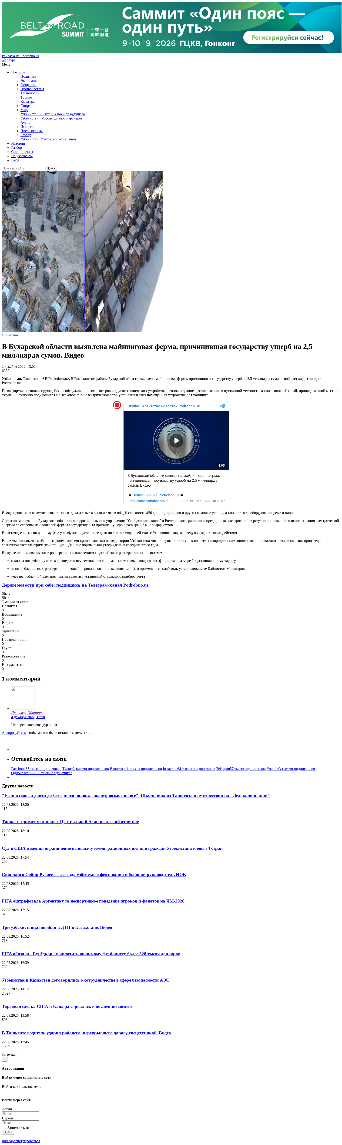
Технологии (30, 93)
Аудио (25, 122)
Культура (27, 101)
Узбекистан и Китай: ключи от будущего (52, 114)
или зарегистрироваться (21, 1141)
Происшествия (32, 89)
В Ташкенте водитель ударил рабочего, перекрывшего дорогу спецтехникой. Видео (86, 1032)
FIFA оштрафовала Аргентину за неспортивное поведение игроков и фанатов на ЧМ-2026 (93, 901)
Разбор (25, 135)
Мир (24, 110)
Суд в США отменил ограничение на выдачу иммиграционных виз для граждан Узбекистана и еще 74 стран (112, 848)
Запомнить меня (20, 1128)
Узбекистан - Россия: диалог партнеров (51, 118)
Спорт (25, 106)
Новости (18, 72)
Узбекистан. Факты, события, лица (48, 139)
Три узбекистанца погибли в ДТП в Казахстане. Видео (57, 927)
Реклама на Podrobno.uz (20, 56)
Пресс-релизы (31, 131)
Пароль (7, 1118)
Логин (7, 1109)
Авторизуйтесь (14, 733)
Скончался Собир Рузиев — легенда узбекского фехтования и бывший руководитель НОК (94, 874)
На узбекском (22, 156)
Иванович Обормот (27, 713)
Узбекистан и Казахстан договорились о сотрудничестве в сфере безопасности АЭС (85, 980)
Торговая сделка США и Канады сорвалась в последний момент (67, 1006)
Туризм (26, 97)
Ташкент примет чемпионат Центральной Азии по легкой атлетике (70, 821)
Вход (15, 160)
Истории (27, 127)
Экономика (29, 81)
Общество (28, 85)
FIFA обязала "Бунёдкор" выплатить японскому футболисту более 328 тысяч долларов (91, 953)
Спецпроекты (22, 152)
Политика (28, 76)
